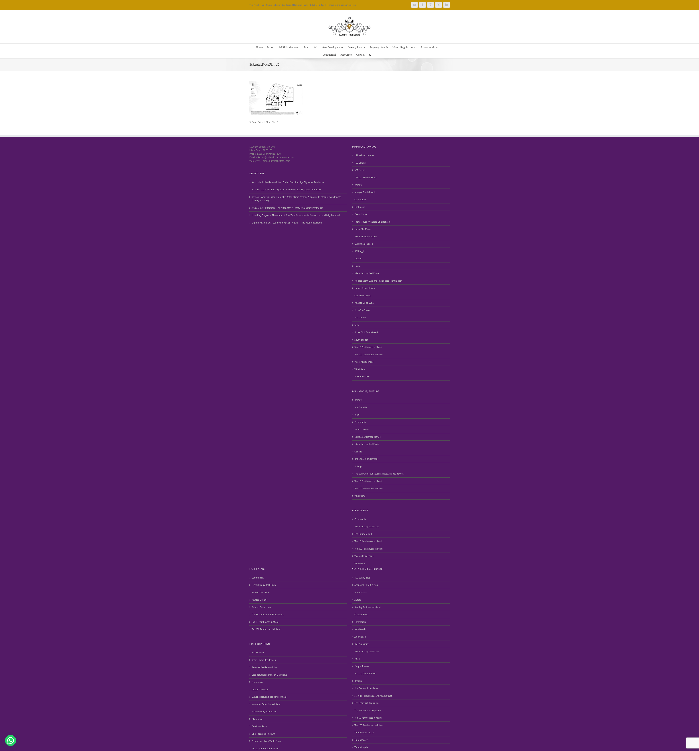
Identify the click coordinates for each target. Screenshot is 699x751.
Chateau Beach (361, 614)
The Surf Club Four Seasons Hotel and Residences (379, 473)
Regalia (358, 681)
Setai (356, 325)
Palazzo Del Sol (259, 599)
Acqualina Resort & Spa (366, 585)
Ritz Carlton (360, 317)
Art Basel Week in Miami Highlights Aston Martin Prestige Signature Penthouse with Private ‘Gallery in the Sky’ (296, 198)
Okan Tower (257, 719)
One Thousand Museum (263, 733)
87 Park (358, 184)
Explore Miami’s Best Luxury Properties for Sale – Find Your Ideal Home (287, 222)
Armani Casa (360, 592)
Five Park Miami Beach (365, 236)
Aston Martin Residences (264, 660)
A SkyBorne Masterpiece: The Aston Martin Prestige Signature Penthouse (287, 207)
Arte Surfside (360, 407)
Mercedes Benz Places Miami (266, 704)
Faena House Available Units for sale (372, 221)
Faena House (360, 214)
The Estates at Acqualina (366, 703)
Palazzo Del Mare (260, 592)
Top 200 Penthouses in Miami (368, 354)
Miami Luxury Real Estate (366, 273)
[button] (370, 54)
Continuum (359, 207)
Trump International (364, 732)
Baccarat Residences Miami (265, 667)
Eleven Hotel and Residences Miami (269, 696)
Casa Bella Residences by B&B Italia (269, 674)
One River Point (259, 726)
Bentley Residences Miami (367, 607)
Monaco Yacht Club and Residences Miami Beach (378, 280)
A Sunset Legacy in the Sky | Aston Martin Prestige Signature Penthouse (286, 189)
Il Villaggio (359, 251)
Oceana (358, 451)
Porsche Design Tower (365, 673)
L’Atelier (358, 258)
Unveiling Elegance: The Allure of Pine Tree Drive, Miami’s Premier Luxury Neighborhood (296, 215)
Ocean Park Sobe (362, 295)
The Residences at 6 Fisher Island (268, 614)
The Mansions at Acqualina (367, 710)
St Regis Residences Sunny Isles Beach (373, 695)
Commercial (360, 199)
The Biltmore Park (363, 534)
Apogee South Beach (364, 192)
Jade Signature (361, 644)
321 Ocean (359, 170)
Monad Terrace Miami (364, 288)
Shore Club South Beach (366, 332)
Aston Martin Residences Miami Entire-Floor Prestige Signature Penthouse (288, 182)
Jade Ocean (360, 636)
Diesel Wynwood (260, 689)
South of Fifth (361, 339)
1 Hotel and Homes (364, 155)
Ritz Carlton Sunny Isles (366, 688)
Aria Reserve (258, 652)
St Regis (358, 466)
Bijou (357, 414)
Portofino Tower (362, 310)
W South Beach (362, 376)
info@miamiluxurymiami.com (342, 4)
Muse (357, 658)
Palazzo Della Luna (364, 302)
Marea (357, 266)
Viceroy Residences (363, 361)
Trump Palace (361, 740)
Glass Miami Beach (363, 243)
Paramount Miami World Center (267, 741)
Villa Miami (359, 369)
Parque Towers (361, 666)
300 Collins (360, 162)
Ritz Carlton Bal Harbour (366, 458)
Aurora (357, 599)
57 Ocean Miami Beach (365, 177)
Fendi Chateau (361, 429)
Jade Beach (360, 629)
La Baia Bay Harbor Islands (367, 436)
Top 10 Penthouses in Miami (368, 347)
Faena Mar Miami (362, 229)
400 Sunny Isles (362, 577)
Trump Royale (361, 747)
